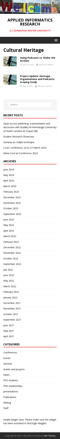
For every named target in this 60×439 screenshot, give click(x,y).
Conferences (10, 352)
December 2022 (12, 247)
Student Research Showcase (19, 136)
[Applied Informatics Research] (30, 11)
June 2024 (8, 169)
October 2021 (10, 314)
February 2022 (11, 291)
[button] (55, 40)
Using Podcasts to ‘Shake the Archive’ (37, 59)
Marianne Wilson (46, 64)
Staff (5, 408)
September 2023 (12, 214)
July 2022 (8, 269)
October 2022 (10, 258)
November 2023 (12, 202)
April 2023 (8, 230)
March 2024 (9, 186)
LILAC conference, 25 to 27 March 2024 (24, 147)
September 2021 (12, 319)
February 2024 (11, 191)
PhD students (10, 380)
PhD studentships (12, 386)
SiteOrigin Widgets (36, 423)
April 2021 (8, 336)
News (6, 374)
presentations (10, 391)
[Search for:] (30, 105)
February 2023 (11, 241)
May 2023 (8, 225)
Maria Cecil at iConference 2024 (20, 153)
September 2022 (12, 264)
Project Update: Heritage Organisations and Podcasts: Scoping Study (37, 79)
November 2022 (12, 252)
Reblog (7, 402)
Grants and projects (14, 369)
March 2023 (9, 236)
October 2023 (10, 208)
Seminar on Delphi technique (18, 142)
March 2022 (9, 286)
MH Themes (50, 435)
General (7, 363)
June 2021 (8, 325)
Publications (9, 397)
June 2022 (8, 275)
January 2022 (10, 297)
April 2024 (8, 180)
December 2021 (12, 303)
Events (6, 358)
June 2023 (8, 219)
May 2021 (8, 330)
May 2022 (8, 280)
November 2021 (12, 308)
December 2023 (12, 197)
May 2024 (8, 175)
